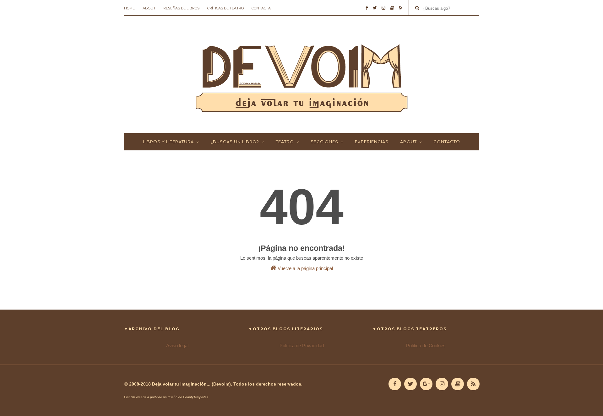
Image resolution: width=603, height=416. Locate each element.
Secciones (324, 141)
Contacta (261, 8)
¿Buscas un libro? (234, 141)
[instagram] (383, 8)
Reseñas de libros (181, 8)
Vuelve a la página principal (304, 268)
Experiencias (371, 141)
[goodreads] (392, 8)
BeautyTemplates (195, 397)
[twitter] (375, 8)
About (149, 8)
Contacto (446, 141)
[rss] (400, 8)
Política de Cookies (426, 345)
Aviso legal (177, 345)
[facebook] (367, 8)
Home (129, 8)
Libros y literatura (168, 141)
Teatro (285, 141)
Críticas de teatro (225, 8)
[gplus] (426, 384)
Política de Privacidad (302, 345)
